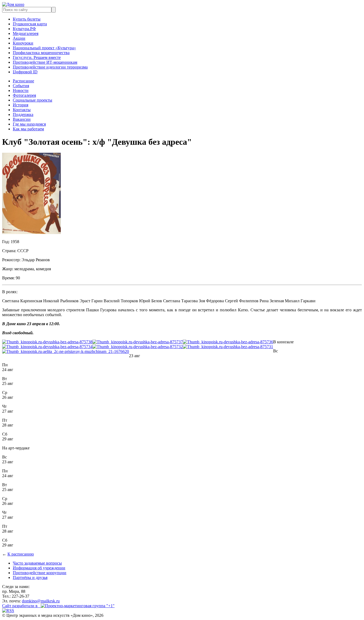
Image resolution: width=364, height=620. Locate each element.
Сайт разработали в (21, 605)
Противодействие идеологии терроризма (50, 67)
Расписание (23, 81)
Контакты (22, 109)
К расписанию (20, 554)
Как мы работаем (28, 129)
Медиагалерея (25, 33)
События (21, 85)
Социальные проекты (32, 100)
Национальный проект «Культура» (44, 48)
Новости (21, 90)
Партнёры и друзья (30, 577)
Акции (19, 38)
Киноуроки (23, 43)
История (20, 105)
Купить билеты (27, 19)
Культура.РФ (24, 28)
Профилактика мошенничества (41, 52)
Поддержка (23, 114)
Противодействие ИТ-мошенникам (45, 62)
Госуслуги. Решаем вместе (37, 57)
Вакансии (22, 119)
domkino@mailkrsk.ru (41, 601)
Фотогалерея (24, 95)
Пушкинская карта (30, 24)
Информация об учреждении (39, 568)
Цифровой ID (25, 72)
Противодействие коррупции (39, 572)
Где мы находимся (29, 124)
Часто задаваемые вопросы (37, 563)
